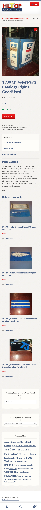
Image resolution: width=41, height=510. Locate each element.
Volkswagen (8, 482)
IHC (26, 461)
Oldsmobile (10, 471)
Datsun (28, 450)
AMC (10, 442)
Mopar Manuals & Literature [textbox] (20, 423)
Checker (14, 446)
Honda (17, 461)
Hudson (22, 461)
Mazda (6, 468)
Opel (21, 472)
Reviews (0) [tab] (8, 148)
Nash (26, 469)
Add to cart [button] (9, 239)
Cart (31, 505)
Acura (6, 442)
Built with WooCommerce (10, 500)
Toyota (28, 479)
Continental (23, 450)
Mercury (13, 468)
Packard (26, 472)
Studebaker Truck (19, 479)
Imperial (9, 464)
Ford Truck (22, 458)
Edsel (6, 458)
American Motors (19, 442)
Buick (28, 442)
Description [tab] (8, 137)
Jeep (15, 465)
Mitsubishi (20, 468)
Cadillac (7, 445)
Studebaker (8, 479)
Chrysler (8, 129)
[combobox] (20, 423)
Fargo (10, 458)
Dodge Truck (29, 453)
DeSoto (8, 453)
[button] (35, 29)
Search (20, 507)
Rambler (28, 476)
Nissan (30, 468)
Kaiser (20, 465)
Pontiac (21, 476)
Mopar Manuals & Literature (19, 18)
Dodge (14, 129)
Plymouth (19, 129)
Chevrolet (21, 445)
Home (6, 18)
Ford (15, 458)
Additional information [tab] (12, 143)
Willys (15, 482)
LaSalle (24, 465)
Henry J (12, 461)
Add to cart (8, 116)
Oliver (18, 472)
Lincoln (30, 465)
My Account (7, 507)
